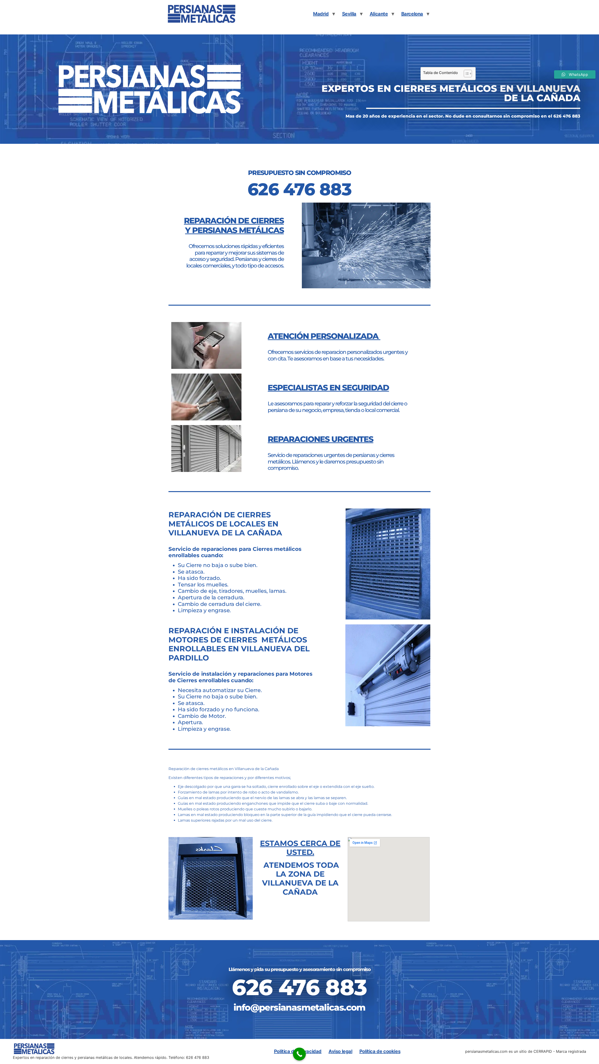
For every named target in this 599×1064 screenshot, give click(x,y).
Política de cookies (379, 1051)
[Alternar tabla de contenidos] (465, 74)
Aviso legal (340, 1051)
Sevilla (349, 14)
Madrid (321, 14)
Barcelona (412, 14)
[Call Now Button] (299, 1054)
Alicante (379, 14)
